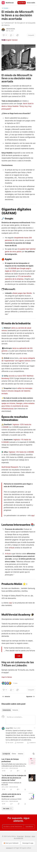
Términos (28, 836)
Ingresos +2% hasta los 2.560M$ (21, 452)
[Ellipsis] (34, 727)
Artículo (8, 554)
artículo (11, 548)
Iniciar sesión (31, 3)
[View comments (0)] (11, 771)
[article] (18, 765)
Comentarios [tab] (7, 710)
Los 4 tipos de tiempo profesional (10, 760)
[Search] (33, 754)
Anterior (7, 696)
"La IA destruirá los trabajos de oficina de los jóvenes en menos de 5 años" (14, 778)
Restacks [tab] (15, 710)
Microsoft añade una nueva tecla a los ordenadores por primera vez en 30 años (14, 765)
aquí (32, 515)
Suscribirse (21, 3)
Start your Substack (11, 843)
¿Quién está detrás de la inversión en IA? (11, 795)
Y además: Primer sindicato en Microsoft (11, 784)
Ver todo (6, 808)
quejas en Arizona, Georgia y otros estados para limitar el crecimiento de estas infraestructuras (18, 406)
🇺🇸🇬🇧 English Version (10, 40)
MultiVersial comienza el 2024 (11, 799)
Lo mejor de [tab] (6, 754)
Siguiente (29, 696)
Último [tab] (14, 754)
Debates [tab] (20, 754)
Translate (6, 8)
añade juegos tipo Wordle (22, 293)
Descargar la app (27, 843)
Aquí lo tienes (7, 677)
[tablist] (10, 710)
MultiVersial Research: (10, 467)
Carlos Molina (10, 29)
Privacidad (20, 836)
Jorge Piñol (9, 728)
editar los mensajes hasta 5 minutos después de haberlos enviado (17, 390)
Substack (9, 848)
